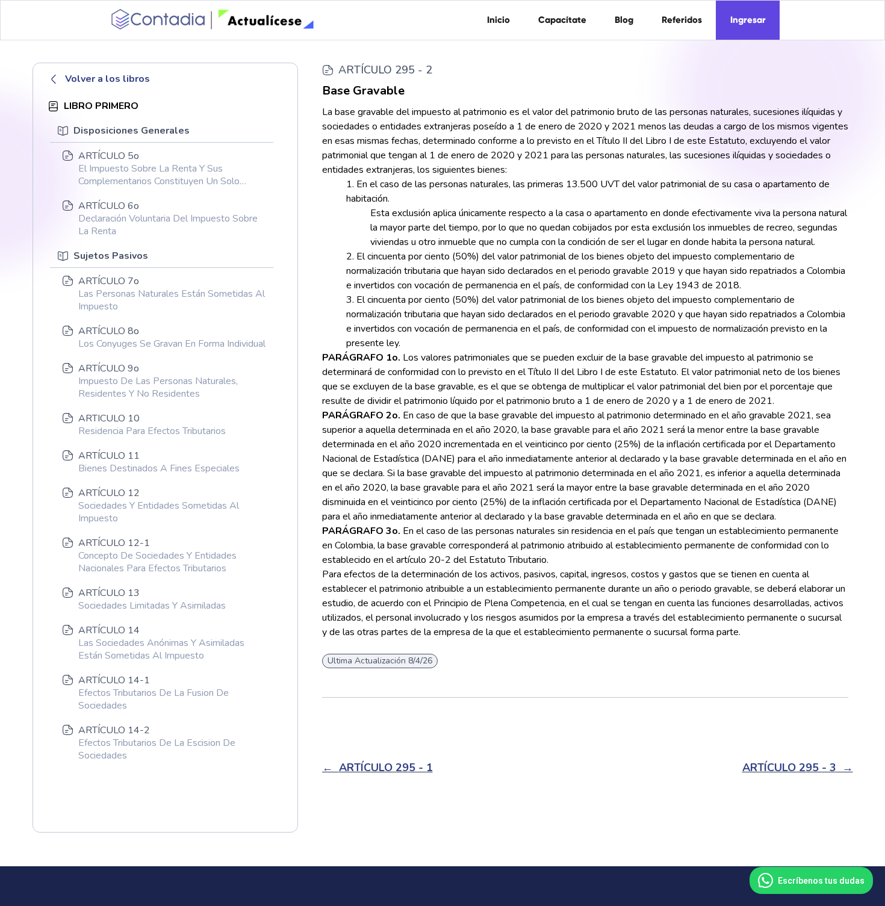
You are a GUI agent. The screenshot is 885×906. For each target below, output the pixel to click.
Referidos (682, 19)
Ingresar (748, 19)
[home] (210, 19)
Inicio (498, 19)
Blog (624, 19)
